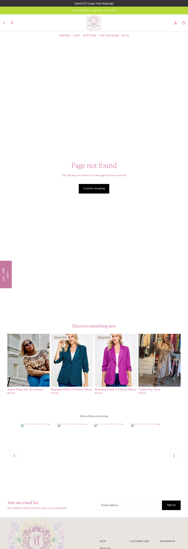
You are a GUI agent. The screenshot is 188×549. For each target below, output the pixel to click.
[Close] (142, 245)
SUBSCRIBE (120, 285)
